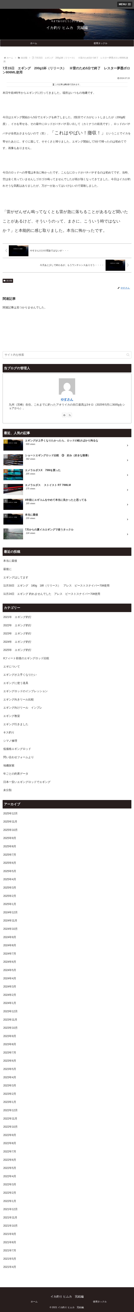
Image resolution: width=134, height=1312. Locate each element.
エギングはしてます (15, 577)
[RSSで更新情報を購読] (70, 415)
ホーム (34, 1301)
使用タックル (100, 1301)
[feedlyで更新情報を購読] (64, 415)
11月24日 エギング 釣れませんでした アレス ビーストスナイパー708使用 (51, 593)
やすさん (67, 399)
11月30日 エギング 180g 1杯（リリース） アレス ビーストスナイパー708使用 (56, 585)
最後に (7, 569)
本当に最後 (10, 560)
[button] (128, 355)
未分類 (9, 281)
